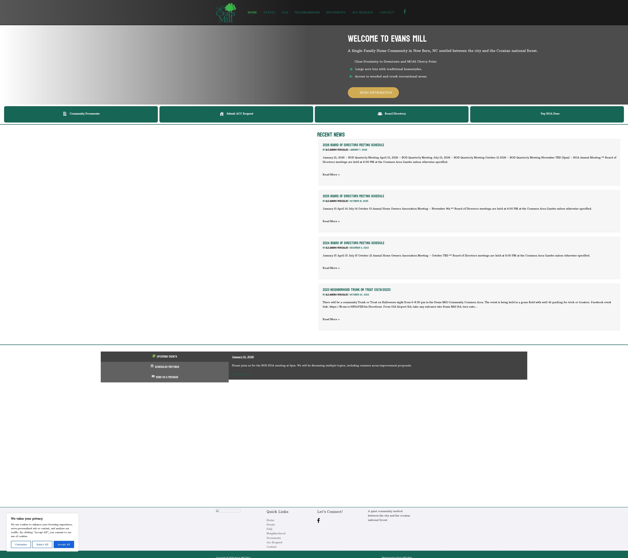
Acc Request (274, 542)
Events (271, 524)
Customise (21, 544)
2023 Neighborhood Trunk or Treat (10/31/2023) (357, 290)
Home (270, 520)
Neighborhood (276, 533)
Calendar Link (241, 374)
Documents (274, 538)
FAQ (269, 529)
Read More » (331, 174)
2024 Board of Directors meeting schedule (353, 243)
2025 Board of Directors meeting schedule (353, 196)
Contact (272, 546)
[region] (42, 532)
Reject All (42, 544)
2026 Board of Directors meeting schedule (353, 145)
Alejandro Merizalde (337, 149)
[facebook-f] (405, 11)
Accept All (64, 544)
